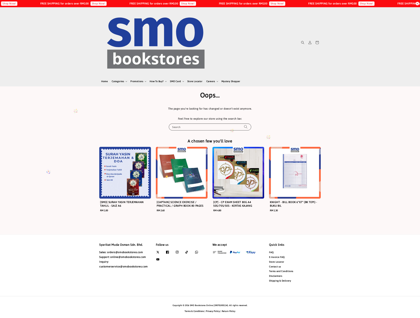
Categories (118, 81)
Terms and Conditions (281, 271)
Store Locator (194, 81)
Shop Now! (86, 3)
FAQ (271, 252)
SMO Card (175, 81)
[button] (302, 42)
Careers (210, 81)
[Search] (246, 127)
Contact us (275, 266)
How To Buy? (157, 81)
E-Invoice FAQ (277, 257)
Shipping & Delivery (280, 280)
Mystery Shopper (230, 81)
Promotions (136, 81)
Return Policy (228, 311)
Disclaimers (275, 276)
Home (104, 81)
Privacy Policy (213, 311)
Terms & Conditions (194, 311)
